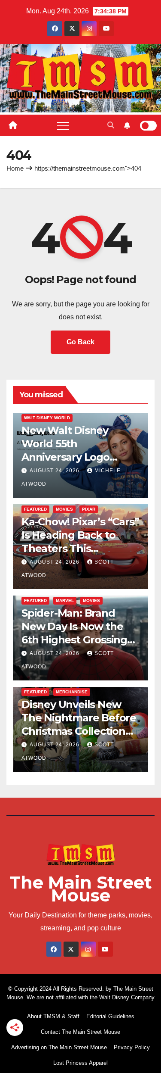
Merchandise (72, 691)
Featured (35, 509)
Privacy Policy (132, 1047)
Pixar (88, 509)
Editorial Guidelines (110, 1016)
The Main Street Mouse (80, 889)
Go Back (80, 342)
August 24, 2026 (55, 471)
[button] (110, 125)
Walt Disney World (47, 417)
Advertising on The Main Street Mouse (59, 1047)
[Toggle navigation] (63, 125)
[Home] (12, 125)
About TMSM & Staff (53, 1016)
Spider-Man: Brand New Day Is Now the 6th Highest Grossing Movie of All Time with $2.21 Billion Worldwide (79, 640)
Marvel (65, 600)
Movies (64, 509)
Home (15, 168)
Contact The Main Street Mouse (80, 1032)
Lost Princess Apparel (80, 1063)
